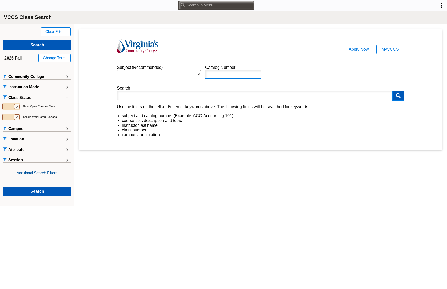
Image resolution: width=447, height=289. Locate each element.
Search (123, 88)
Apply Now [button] (359, 49)
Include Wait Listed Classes (39, 116)
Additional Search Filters (37, 173)
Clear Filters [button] (55, 31)
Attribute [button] (16, 149)
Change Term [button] (54, 58)
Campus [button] (15, 129)
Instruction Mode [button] (23, 87)
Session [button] (15, 160)
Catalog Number (220, 67)
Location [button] (16, 139)
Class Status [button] (19, 97)
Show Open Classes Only (38, 106)
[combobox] (216, 5)
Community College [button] (26, 77)
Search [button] (37, 45)
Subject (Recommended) (140, 67)
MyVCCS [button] (390, 49)
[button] (441, 5)
